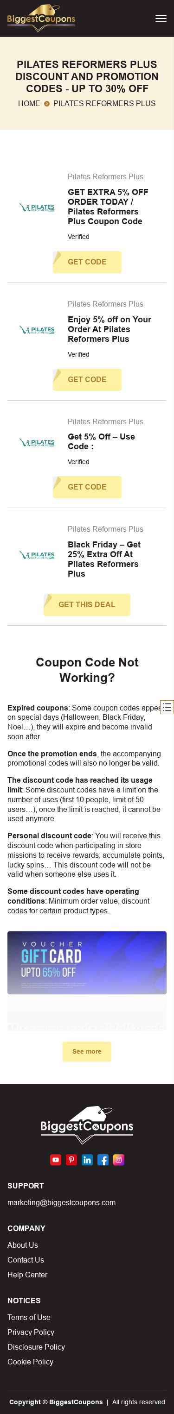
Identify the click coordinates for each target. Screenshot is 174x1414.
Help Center (27, 1275)
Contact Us (25, 1260)
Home (29, 103)
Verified (79, 236)
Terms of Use (29, 1317)
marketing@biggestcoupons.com (61, 1203)
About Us (22, 1245)
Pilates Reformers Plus (105, 177)
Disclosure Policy (36, 1347)
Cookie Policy (30, 1362)
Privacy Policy (30, 1332)
